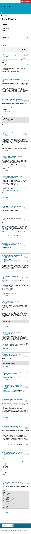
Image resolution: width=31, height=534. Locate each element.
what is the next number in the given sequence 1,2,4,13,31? (13, 453)
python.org (8, 187)
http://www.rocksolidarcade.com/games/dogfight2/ (12, 433)
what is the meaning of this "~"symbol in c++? (13, 207)
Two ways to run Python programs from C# (12, 219)
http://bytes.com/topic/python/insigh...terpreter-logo (13, 391)
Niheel (9, 199)
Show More (15, 519)
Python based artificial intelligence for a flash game (12, 427)
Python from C (5, 224)
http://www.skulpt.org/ (20, 403)
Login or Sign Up (25, 1)
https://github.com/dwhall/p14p (22, 64)
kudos (5, 53)
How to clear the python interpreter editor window (13, 244)
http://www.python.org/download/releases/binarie (12, 195)
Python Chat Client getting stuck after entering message (13, 372)
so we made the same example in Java (15, 227)
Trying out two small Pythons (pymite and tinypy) (13, 54)
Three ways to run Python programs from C (13, 302)
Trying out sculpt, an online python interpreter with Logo (13, 400)
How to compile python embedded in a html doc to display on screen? (13, 386)
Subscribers (6, 37)
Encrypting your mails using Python (12, 333)
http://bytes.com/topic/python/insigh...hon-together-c (13, 260)
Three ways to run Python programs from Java (13, 256)
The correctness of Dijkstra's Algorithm (12, 133)
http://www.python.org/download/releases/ (11, 190)
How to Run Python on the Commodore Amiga (13, 157)
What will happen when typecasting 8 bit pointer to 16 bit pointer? (13, 100)
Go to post (5, 73)
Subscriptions (6, 34)
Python (6, 56)
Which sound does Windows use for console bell (12, 355)
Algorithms (7, 135)
